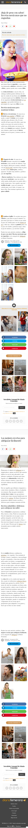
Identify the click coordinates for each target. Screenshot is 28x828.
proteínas (3, 555)
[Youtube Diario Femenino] (21, 421)
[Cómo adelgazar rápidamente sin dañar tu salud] (21, 681)
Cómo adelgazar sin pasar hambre (6, 678)
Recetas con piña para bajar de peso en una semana (20, 279)
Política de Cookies (8, 413)
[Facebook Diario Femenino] (7, 421)
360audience (18, 826)
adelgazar (18, 470)
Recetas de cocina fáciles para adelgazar (6, 297)
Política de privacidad (14, 808)
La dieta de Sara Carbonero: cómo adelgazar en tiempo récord (20, 659)
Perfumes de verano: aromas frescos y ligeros (19, 372)
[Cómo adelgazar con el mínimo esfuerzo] (7, 663)
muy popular (10, 116)
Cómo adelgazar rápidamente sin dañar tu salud (20, 678)
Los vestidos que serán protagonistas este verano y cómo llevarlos (20, 388)
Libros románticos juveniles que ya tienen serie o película (7, 388)
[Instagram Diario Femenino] (14, 421)
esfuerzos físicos (21, 581)
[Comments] (14, 26)
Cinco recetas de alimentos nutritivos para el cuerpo (7, 279)
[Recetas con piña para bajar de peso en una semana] (21, 282)
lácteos (21, 524)
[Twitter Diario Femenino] (17, 421)
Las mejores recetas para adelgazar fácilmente (7, 262)
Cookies (14, 806)
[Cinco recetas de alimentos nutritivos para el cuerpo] (7, 282)
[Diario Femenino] (14, 3)
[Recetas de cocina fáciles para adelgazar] (7, 300)
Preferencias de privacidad (13, 411)
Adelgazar (22, 236)
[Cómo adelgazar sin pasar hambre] (7, 681)
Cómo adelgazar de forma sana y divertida (7, 695)
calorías (11, 498)
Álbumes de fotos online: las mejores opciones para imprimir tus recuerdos (7, 371)
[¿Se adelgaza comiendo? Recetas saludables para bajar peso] (21, 264)
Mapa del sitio (14, 817)
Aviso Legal (14, 810)
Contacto (14, 813)
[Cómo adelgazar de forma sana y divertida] (7, 698)
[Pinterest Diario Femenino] (10, 421)
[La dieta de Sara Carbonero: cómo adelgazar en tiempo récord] (21, 663)
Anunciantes (14, 815)
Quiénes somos (14, 803)
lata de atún (9, 167)
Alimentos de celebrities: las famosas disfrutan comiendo (14, 309)
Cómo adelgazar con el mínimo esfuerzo (6, 660)
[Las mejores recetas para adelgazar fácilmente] (7, 264)
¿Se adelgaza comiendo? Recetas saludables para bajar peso (20, 261)
